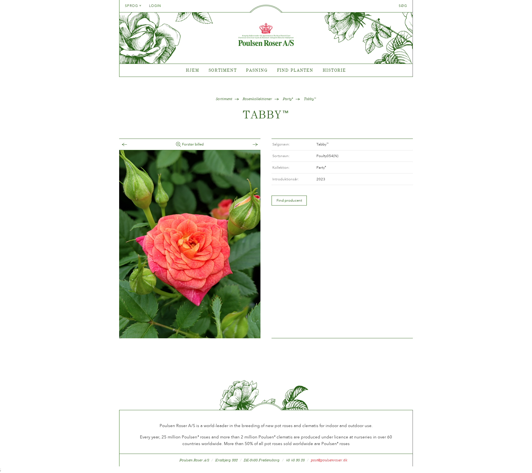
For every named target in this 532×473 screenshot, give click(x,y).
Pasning (256, 70)
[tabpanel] (266, 70)
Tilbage (130, 144)
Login (155, 6)
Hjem (192, 70)
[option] (189, 244)
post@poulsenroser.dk (329, 460)
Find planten (295, 70)
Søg (403, 6)
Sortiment (223, 70)
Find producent (289, 200)
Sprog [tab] (132, 6)
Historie (334, 70)
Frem (249, 144)
